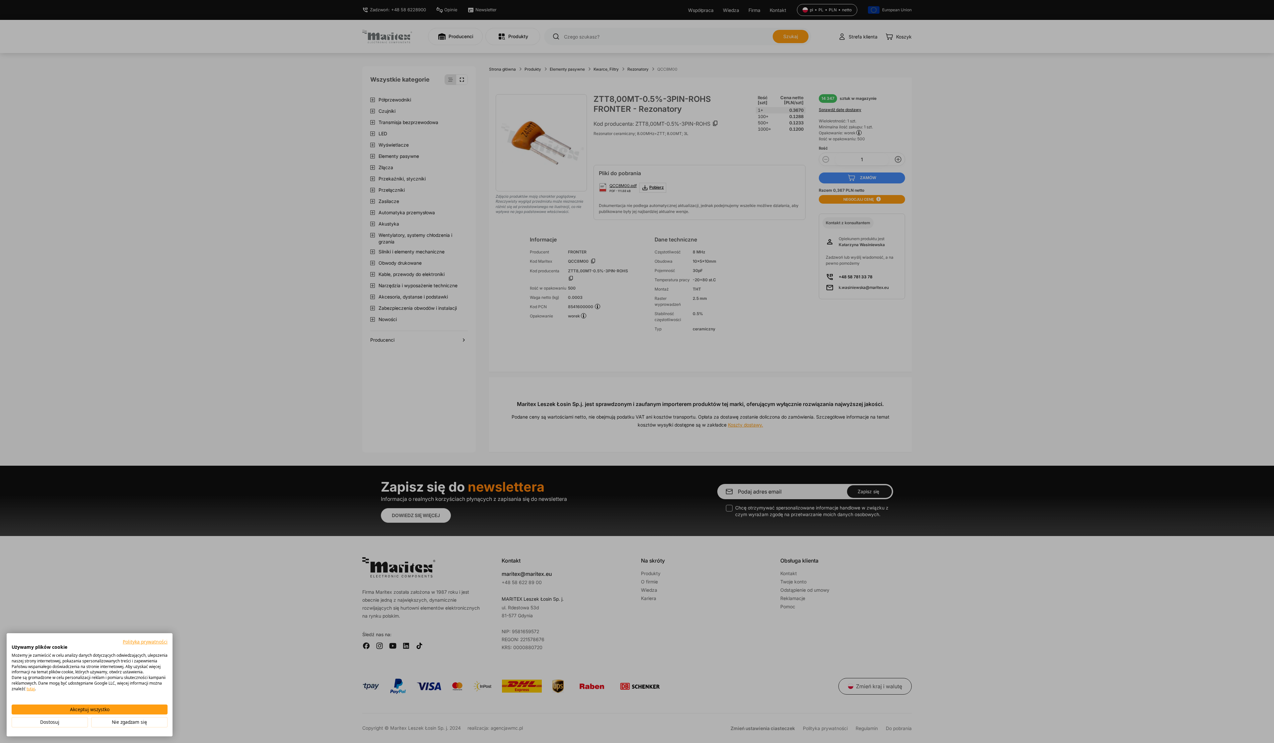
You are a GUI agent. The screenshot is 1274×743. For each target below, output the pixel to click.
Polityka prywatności (145, 642)
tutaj (31, 689)
